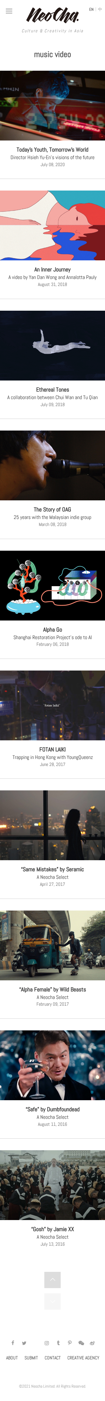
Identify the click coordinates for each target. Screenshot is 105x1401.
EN (91, 9)
